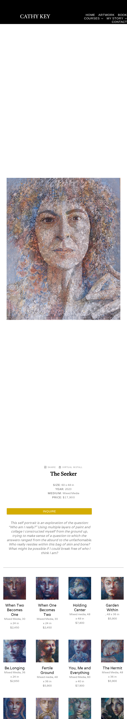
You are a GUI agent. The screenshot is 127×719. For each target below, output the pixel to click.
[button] (93, 18)
